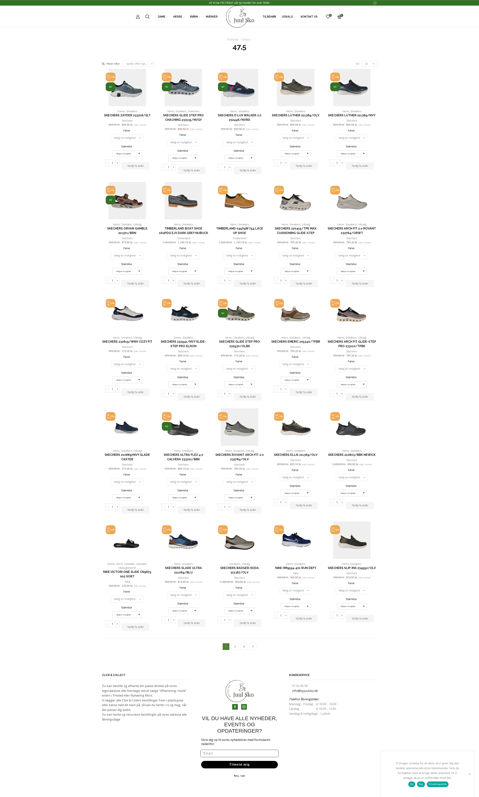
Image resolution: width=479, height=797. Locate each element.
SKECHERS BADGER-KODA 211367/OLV (239, 570)
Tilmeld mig (239, 764)
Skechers (127, 120)
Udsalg (287, 16)
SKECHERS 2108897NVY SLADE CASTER (127, 457)
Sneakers (131, 111)
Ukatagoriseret (127, 568)
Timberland (183, 238)
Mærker (212, 16)
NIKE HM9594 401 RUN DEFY (295, 568)
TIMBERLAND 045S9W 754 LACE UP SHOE (239, 231)
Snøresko (193, 111)
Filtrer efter (113, 63)
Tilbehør (269, 16)
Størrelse (126, 146)
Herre (177, 16)
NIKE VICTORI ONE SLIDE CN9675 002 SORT (127, 574)
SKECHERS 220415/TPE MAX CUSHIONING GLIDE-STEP (295, 231)
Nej (421, 784)
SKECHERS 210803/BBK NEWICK (352, 455)
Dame (161, 16)
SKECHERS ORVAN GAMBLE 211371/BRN (127, 231)
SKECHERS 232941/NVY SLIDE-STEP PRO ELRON (183, 344)
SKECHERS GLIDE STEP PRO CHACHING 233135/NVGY (183, 118)
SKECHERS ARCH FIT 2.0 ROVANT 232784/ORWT (352, 231)
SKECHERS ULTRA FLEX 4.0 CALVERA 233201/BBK (183, 457)
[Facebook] (235, 707)
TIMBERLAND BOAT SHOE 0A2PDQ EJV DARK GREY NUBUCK (183, 231)
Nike (127, 581)
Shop (245, 39)
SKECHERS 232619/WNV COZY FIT (127, 341)
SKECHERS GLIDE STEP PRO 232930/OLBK (239, 344)
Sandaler (126, 224)
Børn (194, 16)
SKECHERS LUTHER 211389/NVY (352, 115)
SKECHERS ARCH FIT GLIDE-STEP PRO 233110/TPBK (352, 344)
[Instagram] (244, 707)
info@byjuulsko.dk (305, 691)
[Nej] (469, 774)
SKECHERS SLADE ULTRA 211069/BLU (183, 570)
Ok (412, 784)
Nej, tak (239, 776)
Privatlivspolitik (438, 784)
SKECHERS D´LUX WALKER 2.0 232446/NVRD (239, 118)
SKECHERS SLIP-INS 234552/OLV (352, 568)
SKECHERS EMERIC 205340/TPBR (295, 341)
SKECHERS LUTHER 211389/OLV (295, 115)
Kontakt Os (309, 16)
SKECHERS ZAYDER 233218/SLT (127, 115)
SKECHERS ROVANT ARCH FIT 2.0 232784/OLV (239, 457)
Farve (126, 130)
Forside (232, 39)
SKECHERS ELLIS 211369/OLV (296, 455)
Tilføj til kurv (135, 165)
